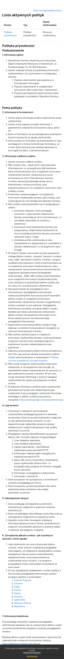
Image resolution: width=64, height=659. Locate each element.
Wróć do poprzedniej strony (47, 10)
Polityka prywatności (32, 652)
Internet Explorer (22, 580)
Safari (17, 586)
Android (18, 596)
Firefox (17, 590)
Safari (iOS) (19, 599)
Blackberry (19, 606)
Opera (17, 593)
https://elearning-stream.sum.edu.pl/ (21, 643)
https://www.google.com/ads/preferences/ (41, 399)
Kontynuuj (32, 656)
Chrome (18, 583)
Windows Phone (22, 603)
